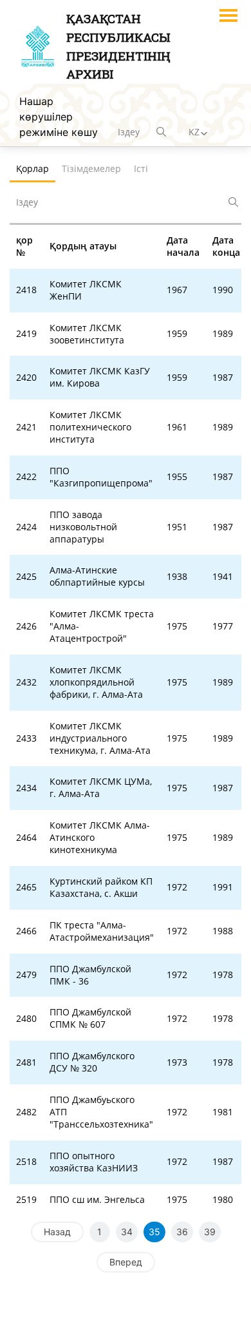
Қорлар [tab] (32, 168)
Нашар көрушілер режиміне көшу (58, 117)
